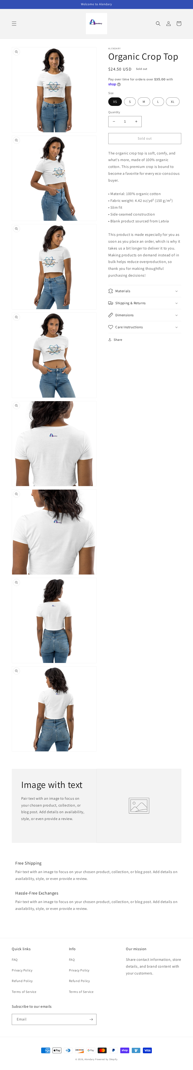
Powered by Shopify (106, 1059)
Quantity (114, 112)
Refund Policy (22, 981)
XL (173, 102)
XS (115, 102)
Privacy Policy (22, 970)
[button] (14, 23)
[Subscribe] (91, 1019)
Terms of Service (24, 992)
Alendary (89, 1059)
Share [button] (118, 339)
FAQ (15, 960)
